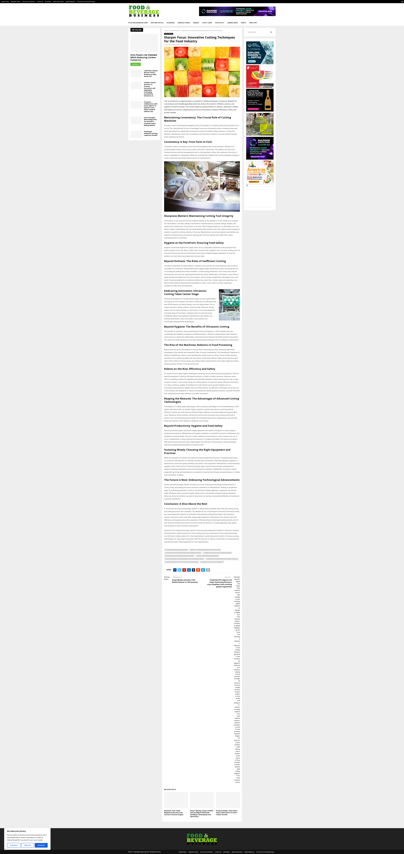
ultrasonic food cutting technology (212, 562)
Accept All (41, 845)
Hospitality (219, 23)
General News (232, 23)
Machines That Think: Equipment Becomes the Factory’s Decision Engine (173, 812)
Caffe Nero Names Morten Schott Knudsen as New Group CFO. (151, 73)
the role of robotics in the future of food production (181, 562)
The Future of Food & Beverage (86, 1)
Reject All (27, 845)
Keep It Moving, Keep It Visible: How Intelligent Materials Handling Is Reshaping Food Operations (201, 813)
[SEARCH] (271, 32)
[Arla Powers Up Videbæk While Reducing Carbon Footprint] (144, 43)
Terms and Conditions (28, 1)
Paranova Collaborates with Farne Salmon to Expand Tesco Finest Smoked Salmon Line (150, 106)
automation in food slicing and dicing (176, 549)
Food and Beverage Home (138, 23)
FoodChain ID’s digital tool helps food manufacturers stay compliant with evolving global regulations (219, 583)
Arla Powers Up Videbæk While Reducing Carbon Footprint (143, 57)
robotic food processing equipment (207, 556)
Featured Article (157, 23)
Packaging (171, 23)
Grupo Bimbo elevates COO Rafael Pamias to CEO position (185, 581)
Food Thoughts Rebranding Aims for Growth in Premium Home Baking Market (150, 121)
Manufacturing (184, 23)
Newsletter (48, 1)
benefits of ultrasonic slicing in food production (205, 549)
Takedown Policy (15, 1)
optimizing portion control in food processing (179, 556)
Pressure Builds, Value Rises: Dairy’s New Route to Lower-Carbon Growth (227, 812)
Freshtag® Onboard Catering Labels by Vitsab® (151, 133)
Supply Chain (207, 23)
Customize (14, 845)
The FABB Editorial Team (173, 44)
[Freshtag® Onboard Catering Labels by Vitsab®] (136, 134)
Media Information (58, 1)
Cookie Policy (5, 1)
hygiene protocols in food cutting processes (217, 552)
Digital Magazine (70, 1)
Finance (196, 23)
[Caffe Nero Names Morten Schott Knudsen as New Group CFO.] (136, 73)
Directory (253, 23)
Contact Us (40, 1)
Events (243, 23)
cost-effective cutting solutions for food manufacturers (183, 552)
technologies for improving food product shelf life (222, 559)
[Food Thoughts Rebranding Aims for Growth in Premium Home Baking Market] (136, 120)
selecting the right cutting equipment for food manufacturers (184, 559)
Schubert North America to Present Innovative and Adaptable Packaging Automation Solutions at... (150, 89)
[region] (27, 839)
